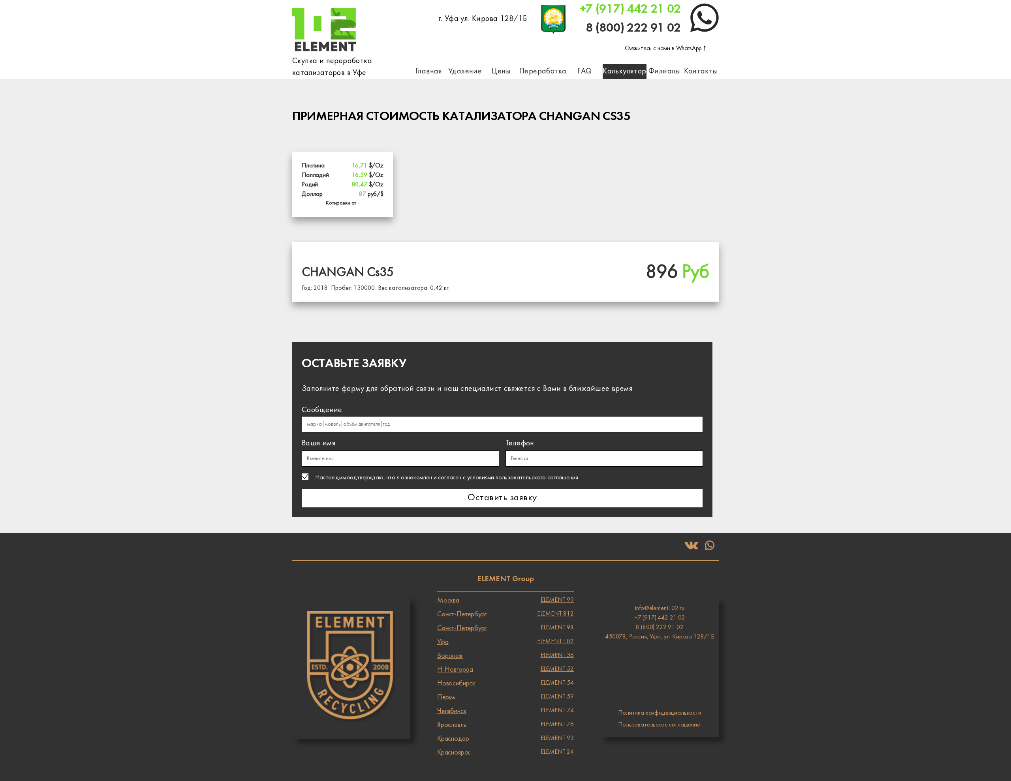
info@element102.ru (659, 608)
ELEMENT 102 (505, 642)
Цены (501, 71)
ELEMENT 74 (505, 711)
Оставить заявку (502, 498)
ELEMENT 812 (505, 614)
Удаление (465, 71)
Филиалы (664, 71)
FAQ (584, 71)
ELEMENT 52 (505, 669)
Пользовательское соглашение (659, 725)
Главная (428, 71)
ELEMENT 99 (505, 600)
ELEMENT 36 (505, 655)
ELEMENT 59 (505, 697)
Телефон (520, 443)
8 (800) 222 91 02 (633, 28)
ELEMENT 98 (505, 628)
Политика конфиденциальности (659, 713)
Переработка (542, 71)
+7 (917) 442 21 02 (630, 9)
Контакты (700, 71)
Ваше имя (319, 443)
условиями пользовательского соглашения (522, 478)
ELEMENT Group (505, 579)
